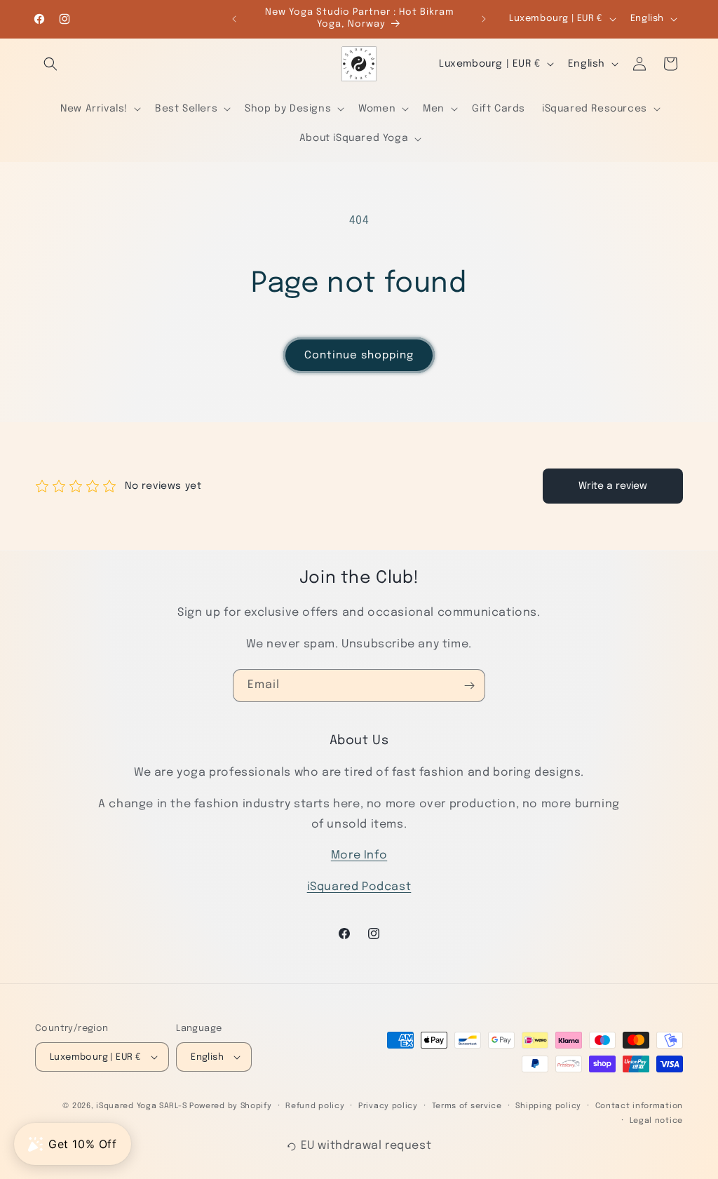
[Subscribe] (469, 685)
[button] (50, 63)
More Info (359, 855)
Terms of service (467, 1106)
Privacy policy (388, 1106)
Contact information (639, 1106)
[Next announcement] (483, 19)
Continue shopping (359, 355)
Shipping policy (548, 1106)
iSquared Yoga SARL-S (141, 1106)
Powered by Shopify (230, 1106)
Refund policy (314, 1106)
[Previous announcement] (234, 19)
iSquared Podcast (359, 887)
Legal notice (656, 1121)
